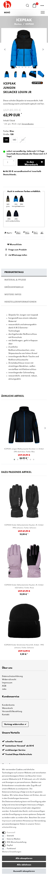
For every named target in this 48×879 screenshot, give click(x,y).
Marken (18, 24)
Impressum (7, 683)
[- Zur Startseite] (7, 5)
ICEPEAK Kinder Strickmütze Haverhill (24, 646)
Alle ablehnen (24, 865)
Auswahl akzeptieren (24, 871)
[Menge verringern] (13, 164)
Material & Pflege (15, 280)
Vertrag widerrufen (14, 724)
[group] (24, 501)
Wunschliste (15, 245)
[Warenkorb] (34, 5)
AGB (4, 686)
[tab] (24, 272)
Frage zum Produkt (17, 250)
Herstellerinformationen (20, 302)
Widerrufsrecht (9, 679)
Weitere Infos (12, 295)
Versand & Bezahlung (12, 711)
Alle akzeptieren (24, 858)
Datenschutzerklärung (12, 676)
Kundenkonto (8, 705)
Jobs (4, 689)
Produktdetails (14, 272)
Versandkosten (27, 124)
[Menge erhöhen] (13, 160)
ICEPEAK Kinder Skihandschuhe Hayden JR (24, 526)
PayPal (10, 845)
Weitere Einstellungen (11, 852)
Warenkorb (7, 708)
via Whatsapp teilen (17, 255)
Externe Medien (13, 839)
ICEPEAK (29, 24)
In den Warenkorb (31, 163)
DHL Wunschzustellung (16, 842)
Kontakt (5, 715)
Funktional (11, 848)
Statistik (10, 836)
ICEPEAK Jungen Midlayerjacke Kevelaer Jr (24, 450)
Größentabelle (14, 287)
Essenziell (11, 832)
